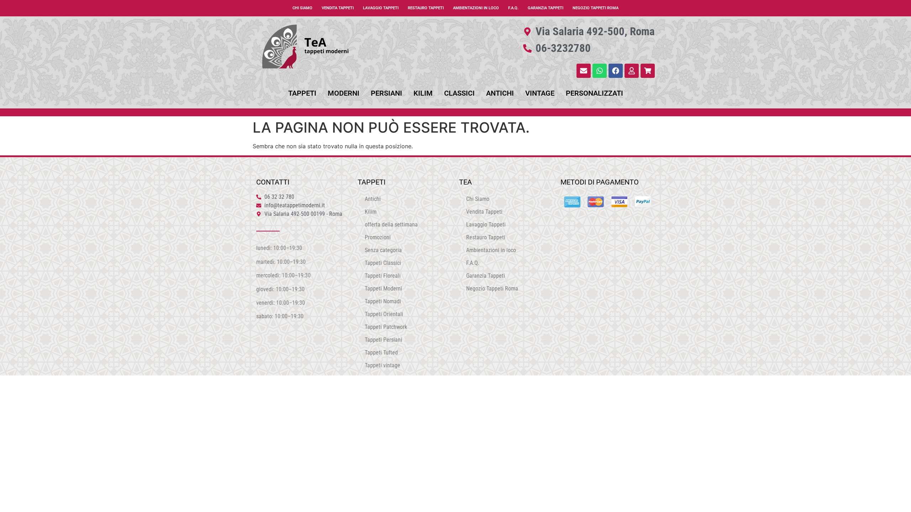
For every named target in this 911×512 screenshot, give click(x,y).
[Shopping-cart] (648, 71)
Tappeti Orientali (384, 314)
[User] (632, 71)
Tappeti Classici (383, 263)
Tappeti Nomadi (383, 301)
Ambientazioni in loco (476, 8)
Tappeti (302, 93)
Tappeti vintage (382, 365)
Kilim (423, 93)
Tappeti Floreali (383, 275)
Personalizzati (594, 93)
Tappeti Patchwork (386, 327)
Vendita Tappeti (338, 8)
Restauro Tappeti (426, 8)
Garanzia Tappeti (545, 8)
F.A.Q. (513, 8)
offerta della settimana (391, 224)
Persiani (386, 93)
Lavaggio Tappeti (381, 8)
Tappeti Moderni (383, 288)
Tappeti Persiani (383, 339)
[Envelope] (583, 71)
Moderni (343, 93)
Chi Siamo (302, 8)
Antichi (500, 93)
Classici (459, 93)
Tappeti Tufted (381, 352)
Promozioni (378, 237)
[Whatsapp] (600, 71)
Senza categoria (383, 250)
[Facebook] (616, 71)
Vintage (539, 93)
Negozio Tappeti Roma (595, 8)
